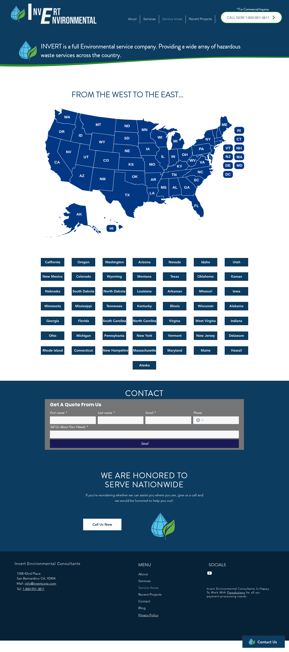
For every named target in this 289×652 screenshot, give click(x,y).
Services (144, 581)
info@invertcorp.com (40, 583)
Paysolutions (236, 592)
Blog (142, 608)
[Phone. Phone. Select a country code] (200, 420)
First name (58, 413)
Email (150, 413)
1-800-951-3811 (33, 589)
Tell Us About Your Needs (69, 427)
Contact (144, 601)
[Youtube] (209, 573)
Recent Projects (150, 594)
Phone (197, 413)
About (143, 574)
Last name (106, 413)
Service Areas (148, 588)
